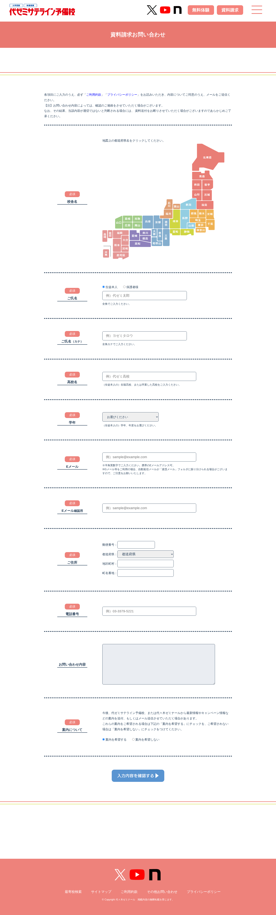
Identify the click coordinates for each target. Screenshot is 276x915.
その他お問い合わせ (162, 892)
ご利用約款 (93, 94)
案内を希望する (116, 739)
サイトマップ (101, 892)
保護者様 (132, 287)
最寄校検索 (73, 892)
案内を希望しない (147, 739)
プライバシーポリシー (122, 94)
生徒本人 (112, 287)
